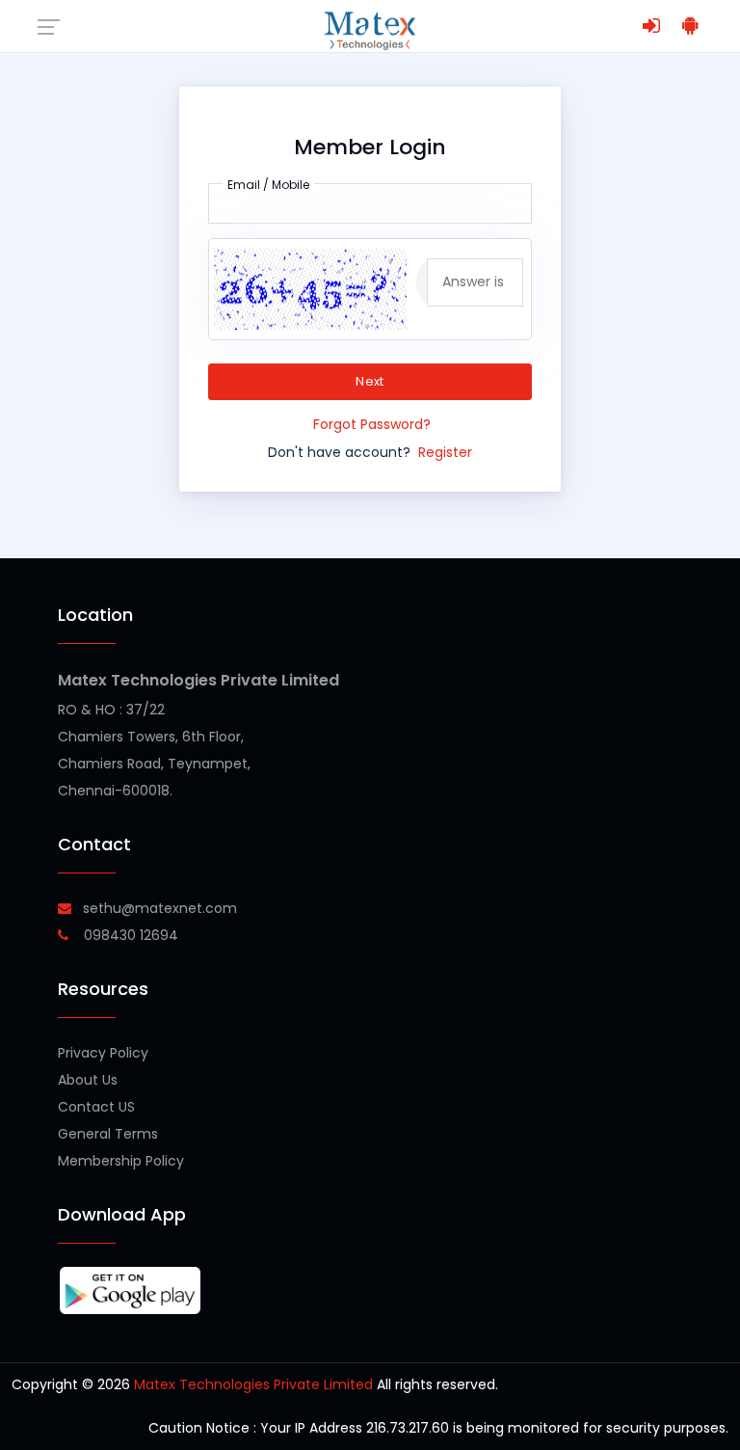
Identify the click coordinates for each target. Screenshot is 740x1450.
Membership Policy (121, 1160)
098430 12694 (129, 935)
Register (445, 452)
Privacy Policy (103, 1052)
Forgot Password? (372, 424)
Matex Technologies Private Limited (198, 680)
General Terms (108, 1133)
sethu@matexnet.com (160, 908)
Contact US (96, 1106)
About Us (88, 1079)
